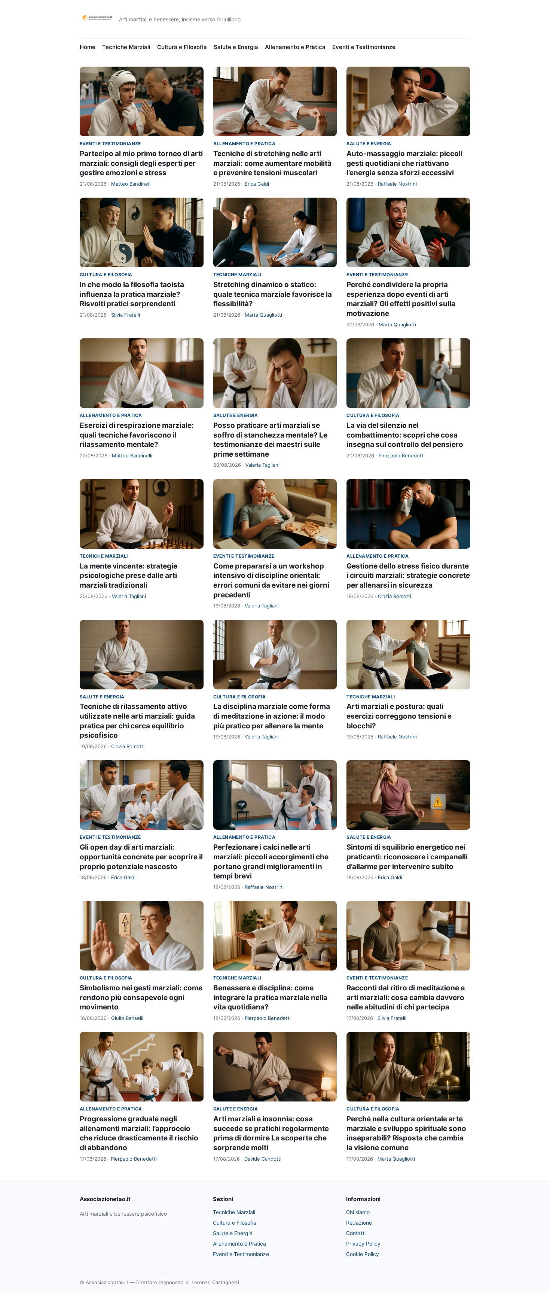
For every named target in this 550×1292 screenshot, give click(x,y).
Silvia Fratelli (125, 315)
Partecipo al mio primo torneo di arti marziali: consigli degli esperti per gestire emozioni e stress (141, 163)
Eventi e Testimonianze (363, 47)
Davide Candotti (262, 1159)
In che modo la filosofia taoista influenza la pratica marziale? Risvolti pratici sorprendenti (132, 294)
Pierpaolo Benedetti (402, 455)
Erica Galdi (257, 184)
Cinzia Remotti (394, 596)
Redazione (359, 1222)
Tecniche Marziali (126, 47)
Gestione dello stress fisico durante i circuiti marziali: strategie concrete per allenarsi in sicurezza (408, 575)
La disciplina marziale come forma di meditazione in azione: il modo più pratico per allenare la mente (271, 716)
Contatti (356, 1233)
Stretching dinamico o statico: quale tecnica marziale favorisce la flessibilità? (272, 294)
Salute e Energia (236, 47)
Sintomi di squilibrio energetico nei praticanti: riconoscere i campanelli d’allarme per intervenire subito (407, 857)
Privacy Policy (363, 1243)
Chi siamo (358, 1212)
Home (87, 47)
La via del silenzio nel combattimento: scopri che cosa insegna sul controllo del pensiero (404, 435)
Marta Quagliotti (263, 315)
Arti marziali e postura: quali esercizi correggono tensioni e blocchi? (399, 716)
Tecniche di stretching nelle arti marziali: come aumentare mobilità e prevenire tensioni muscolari (272, 163)
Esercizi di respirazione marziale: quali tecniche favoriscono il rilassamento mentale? (137, 435)
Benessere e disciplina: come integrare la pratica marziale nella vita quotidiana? (270, 997)
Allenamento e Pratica (295, 47)
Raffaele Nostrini (397, 184)
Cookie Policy (362, 1254)
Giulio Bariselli (127, 1018)
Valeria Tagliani (262, 465)
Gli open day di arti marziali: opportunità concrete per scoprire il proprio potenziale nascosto (141, 857)
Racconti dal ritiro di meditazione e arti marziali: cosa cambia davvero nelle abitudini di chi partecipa (405, 997)
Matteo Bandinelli (131, 184)
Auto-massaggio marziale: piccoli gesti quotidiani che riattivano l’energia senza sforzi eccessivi (404, 163)
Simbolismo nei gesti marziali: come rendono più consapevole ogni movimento (141, 997)
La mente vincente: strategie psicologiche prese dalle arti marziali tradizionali (128, 575)
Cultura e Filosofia (182, 47)
